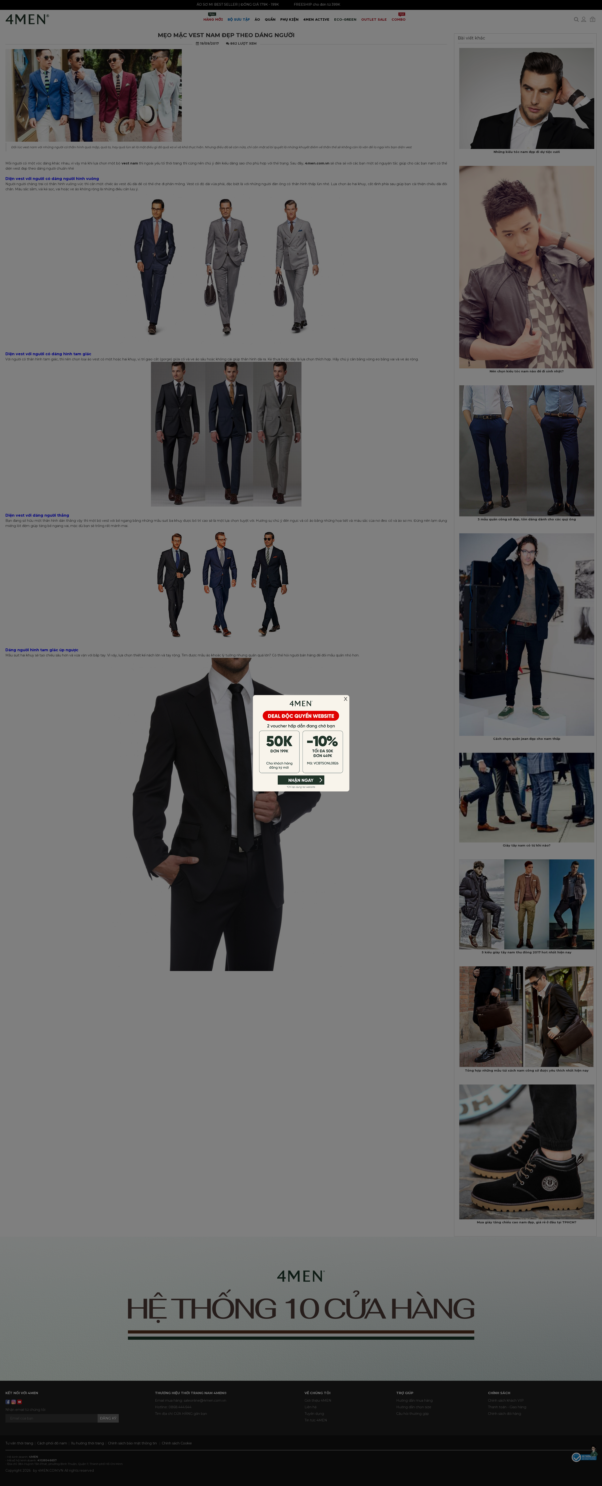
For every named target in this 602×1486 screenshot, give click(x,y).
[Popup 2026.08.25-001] (301, 743)
